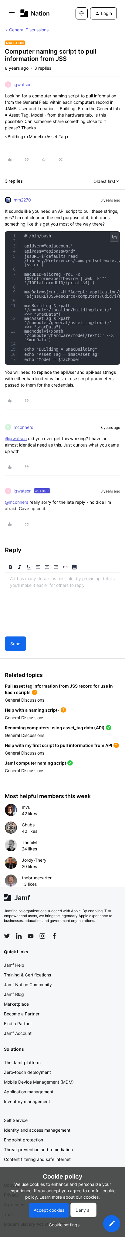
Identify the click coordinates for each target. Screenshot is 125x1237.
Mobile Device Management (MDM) (39, 1082)
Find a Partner (18, 1023)
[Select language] (82, 13)
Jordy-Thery (34, 860)
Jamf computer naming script (35, 763)
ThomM (29, 842)
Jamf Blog (14, 994)
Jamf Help (14, 965)
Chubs (28, 824)
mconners (23, 427)
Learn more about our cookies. (69, 1197)
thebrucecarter (37, 877)
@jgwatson (16, 438)
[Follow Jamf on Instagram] (42, 936)
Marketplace (16, 1004)
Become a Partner (21, 1013)
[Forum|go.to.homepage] (35, 13)
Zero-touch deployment (27, 1072)
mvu (26, 807)
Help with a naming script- (32, 710)
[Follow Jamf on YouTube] (31, 936)
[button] (11, 14)
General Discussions (29, 29)
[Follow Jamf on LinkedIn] (19, 936)
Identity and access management (37, 1130)
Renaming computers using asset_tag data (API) (55, 727)
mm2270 (22, 199)
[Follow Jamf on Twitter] (7, 936)
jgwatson (23, 84)
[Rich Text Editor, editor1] (62, 603)
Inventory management (27, 1101)
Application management (28, 1091)
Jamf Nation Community (28, 984)
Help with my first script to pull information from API (58, 745)
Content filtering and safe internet (37, 1159)
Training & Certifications (27, 974)
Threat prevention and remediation (38, 1149)
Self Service (16, 1120)
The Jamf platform (22, 1062)
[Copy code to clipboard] (114, 237)
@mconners (16, 502)
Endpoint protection (23, 1139)
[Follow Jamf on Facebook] (54, 936)
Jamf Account (18, 1033)
